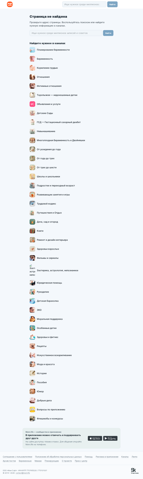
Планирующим (52, 461)
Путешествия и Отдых (49, 212)
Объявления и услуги (48, 104)
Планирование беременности (53, 49)
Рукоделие (43, 291)
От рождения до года (49, 149)
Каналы (125, 456)
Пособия (42, 382)
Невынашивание (46, 131)
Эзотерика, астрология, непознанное (57, 270)
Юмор (40, 391)
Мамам (38, 461)
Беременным (25, 461)
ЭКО (39, 310)
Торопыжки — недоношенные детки (57, 95)
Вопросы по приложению (51, 409)
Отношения (43, 76)
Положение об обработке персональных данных (58, 456)
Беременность (45, 58)
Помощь (89, 456)
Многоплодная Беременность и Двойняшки (61, 140)
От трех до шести (47, 167)
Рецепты (42, 346)
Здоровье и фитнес (47, 337)
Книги (40, 230)
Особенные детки (47, 328)
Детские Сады (45, 113)
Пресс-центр (81, 461)
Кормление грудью (47, 67)
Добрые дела (44, 400)
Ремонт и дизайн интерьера (52, 239)
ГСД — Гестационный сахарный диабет (59, 122)
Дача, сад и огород (47, 221)
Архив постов (9, 461)
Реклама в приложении (107, 456)
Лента (134, 456)
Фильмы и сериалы (48, 258)
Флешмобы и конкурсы (50, 418)
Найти (112, 4)
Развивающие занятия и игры (53, 194)
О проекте (67, 461)
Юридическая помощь (49, 282)
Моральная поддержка (50, 319)
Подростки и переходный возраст (56, 185)
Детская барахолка (48, 300)
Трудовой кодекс (46, 203)
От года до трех (45, 158)
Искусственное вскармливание (54, 355)
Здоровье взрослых (48, 249)
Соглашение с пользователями (17, 456)
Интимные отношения (49, 86)
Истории (42, 373)
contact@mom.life (23, 473)
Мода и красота (46, 364)
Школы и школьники (48, 176)
